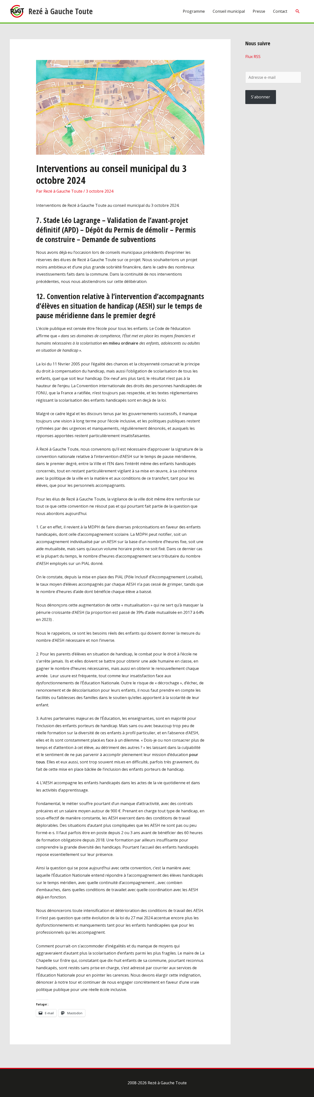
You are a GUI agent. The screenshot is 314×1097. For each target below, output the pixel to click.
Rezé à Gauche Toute (60, 11)
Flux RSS (253, 56)
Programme (194, 11)
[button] (297, 11)
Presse (259, 11)
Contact (280, 11)
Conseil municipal (229, 11)
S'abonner (260, 97)
